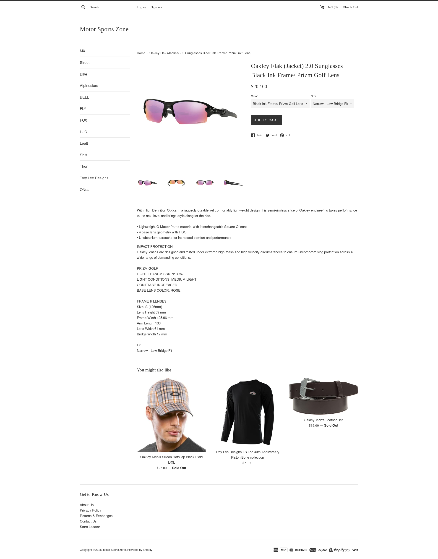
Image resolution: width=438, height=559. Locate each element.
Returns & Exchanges (96, 515)
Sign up (156, 7)
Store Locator (90, 526)
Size (313, 96)
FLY (83, 108)
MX (82, 50)
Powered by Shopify (139, 549)
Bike (83, 74)
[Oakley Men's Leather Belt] (323, 396)
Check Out (350, 7)
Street (84, 62)
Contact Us (88, 521)
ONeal (85, 189)
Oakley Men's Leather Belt (323, 419)
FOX (83, 120)
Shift (83, 154)
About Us (87, 504)
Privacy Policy (90, 510)
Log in (141, 7)
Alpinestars (89, 85)
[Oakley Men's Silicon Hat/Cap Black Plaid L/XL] (171, 415)
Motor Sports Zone (104, 29)
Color (254, 96)
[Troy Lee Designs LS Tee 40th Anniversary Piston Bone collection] (247, 412)
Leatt (84, 143)
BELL (84, 97)
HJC (83, 131)
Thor (83, 166)
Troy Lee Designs (94, 177)
